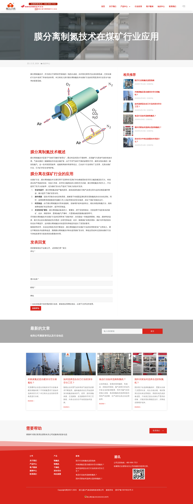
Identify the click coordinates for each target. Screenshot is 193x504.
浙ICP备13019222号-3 (124, 490)
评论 (32, 251)
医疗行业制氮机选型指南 (144, 80)
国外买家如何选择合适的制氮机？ (148, 127)
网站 (32, 296)
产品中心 (124, 6)
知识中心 (161, 6)
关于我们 (112, 6)
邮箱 (32, 287)
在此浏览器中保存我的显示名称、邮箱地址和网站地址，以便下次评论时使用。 (63, 304)
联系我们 (172, 6)
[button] (158, 430)
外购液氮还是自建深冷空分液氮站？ (90, 464)
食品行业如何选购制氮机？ (145, 116)
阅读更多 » (31, 401)
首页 (103, 6)
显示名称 (34, 279)
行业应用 (138, 6)
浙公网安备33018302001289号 (98, 497)
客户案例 (149, 6)
